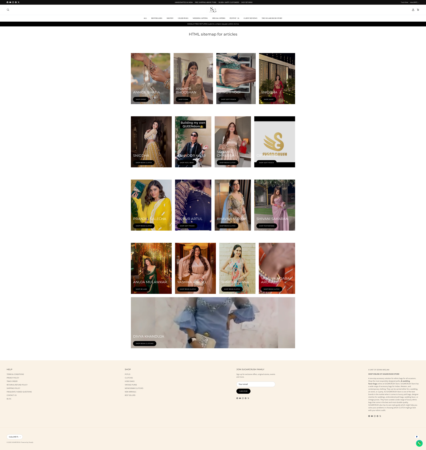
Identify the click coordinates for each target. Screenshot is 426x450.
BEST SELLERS (130, 395)
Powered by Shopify (27, 442)
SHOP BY (170, 18)
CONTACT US (12, 395)
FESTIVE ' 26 (234, 18)
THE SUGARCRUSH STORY (272, 18)
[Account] (412, 9)
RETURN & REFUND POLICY (17, 385)
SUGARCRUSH (16, 442)
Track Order (404, 2)
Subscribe (243, 391)
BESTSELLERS (156, 18)
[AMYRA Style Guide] (400, 405)
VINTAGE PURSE (131, 385)
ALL (145, 18)
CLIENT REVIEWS (250, 18)
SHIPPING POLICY (13, 388)
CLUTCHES (129, 378)
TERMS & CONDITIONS (15, 374)
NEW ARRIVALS (130, 392)
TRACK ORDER (12, 381)
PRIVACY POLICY (13, 378)
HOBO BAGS (129, 381)
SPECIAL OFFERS (218, 18)
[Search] (8, 9)
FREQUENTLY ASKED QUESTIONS (19, 392)
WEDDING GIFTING (200, 18)
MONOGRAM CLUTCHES (134, 388)
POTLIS (127, 374)
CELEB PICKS (183, 18)
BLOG (9, 399)
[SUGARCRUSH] (213, 10)
